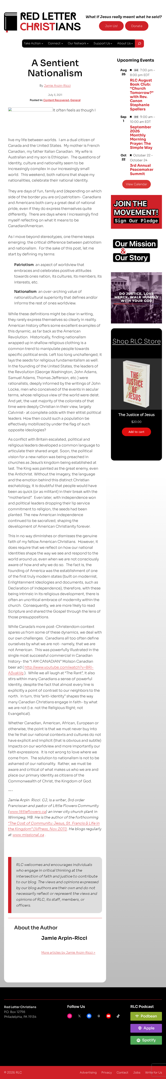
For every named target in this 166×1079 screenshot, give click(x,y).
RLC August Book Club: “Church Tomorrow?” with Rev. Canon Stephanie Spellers (141, 94)
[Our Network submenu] (88, 43)
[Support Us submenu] (111, 43)
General (75, 100)
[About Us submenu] (132, 43)
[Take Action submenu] (42, 43)
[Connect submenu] (62, 43)
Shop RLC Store (136, 341)
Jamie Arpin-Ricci (57, 85)
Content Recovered (56, 100)
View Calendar (136, 184)
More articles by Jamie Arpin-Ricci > (68, 952)
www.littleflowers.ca (28, 811)
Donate (136, 26)
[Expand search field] (139, 43)
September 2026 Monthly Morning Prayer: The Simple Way (141, 137)
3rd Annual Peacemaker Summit (141, 169)
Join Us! (111, 26)
